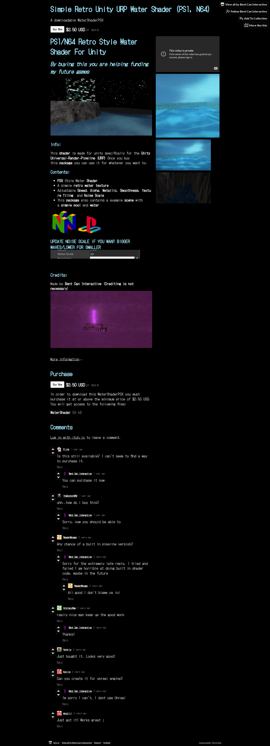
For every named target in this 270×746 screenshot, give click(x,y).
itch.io (56, 742)
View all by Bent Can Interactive (77, 742)
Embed (106, 742)
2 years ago (85, 537)
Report (97, 742)
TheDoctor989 (70, 495)
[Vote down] (53, 453)
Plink (66, 449)
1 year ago (77, 449)
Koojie (66, 671)
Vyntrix (67, 649)
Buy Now (57, 29)
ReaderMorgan (70, 537)
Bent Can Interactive (80, 473)
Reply (60, 466)
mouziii (67, 713)
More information (65, 358)
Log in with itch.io (68, 437)
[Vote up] (53, 449)
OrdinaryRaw (69, 608)
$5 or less (216, 742)
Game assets (205, 742)
